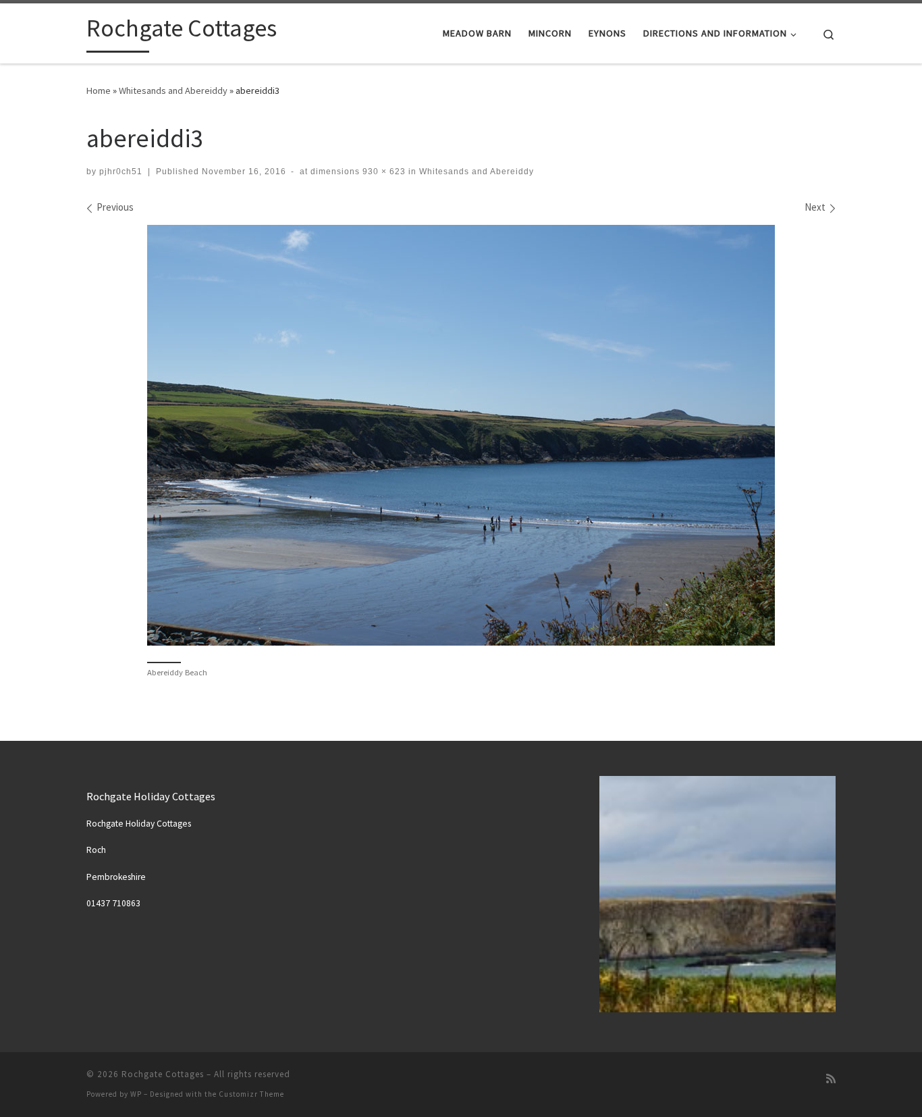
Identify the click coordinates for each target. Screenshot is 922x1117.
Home (98, 90)
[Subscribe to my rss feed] (831, 1078)
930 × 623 (383, 171)
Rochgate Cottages (162, 1074)
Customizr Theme (251, 1094)
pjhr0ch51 (120, 171)
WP (136, 1094)
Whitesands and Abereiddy (173, 90)
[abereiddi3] (461, 435)
